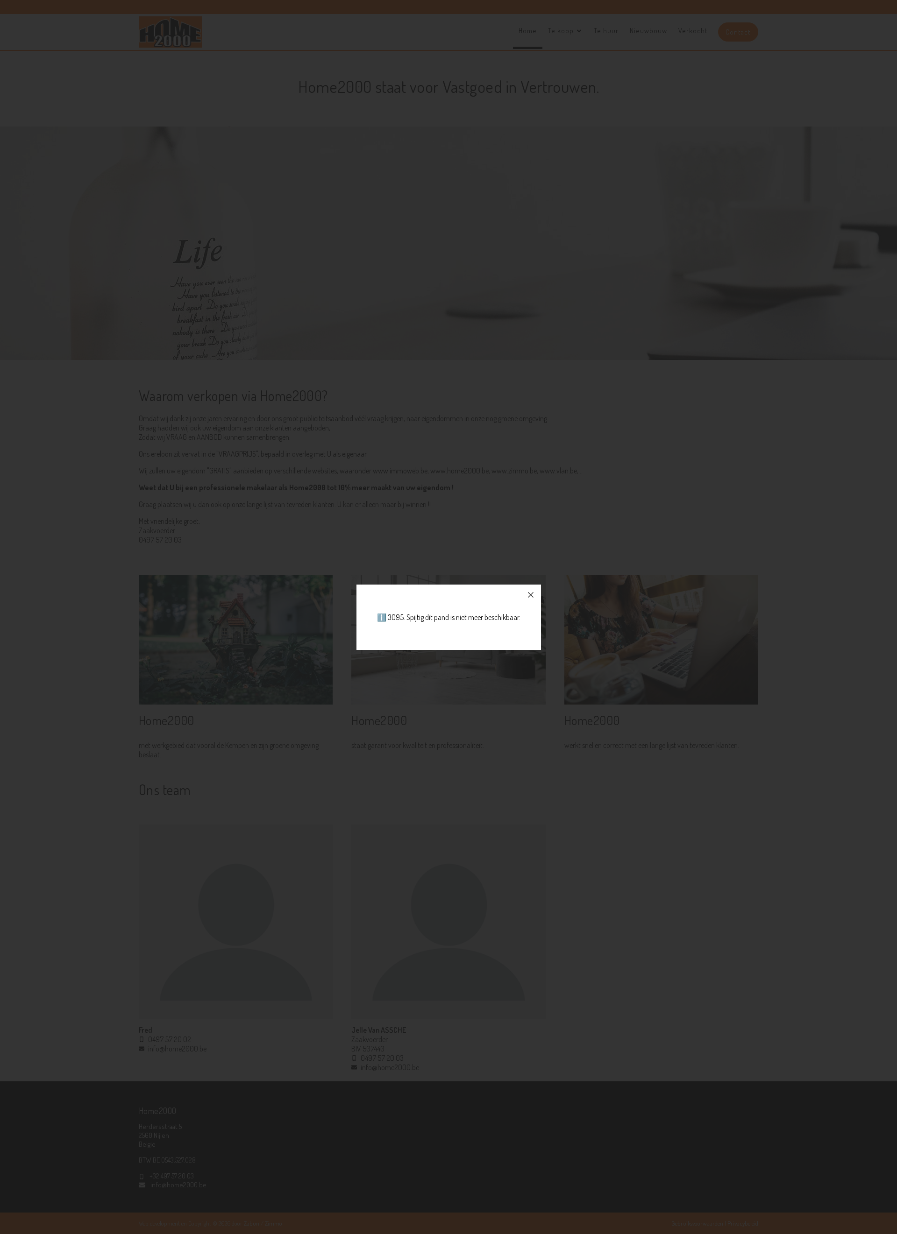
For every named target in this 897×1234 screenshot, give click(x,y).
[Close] (530, 595)
